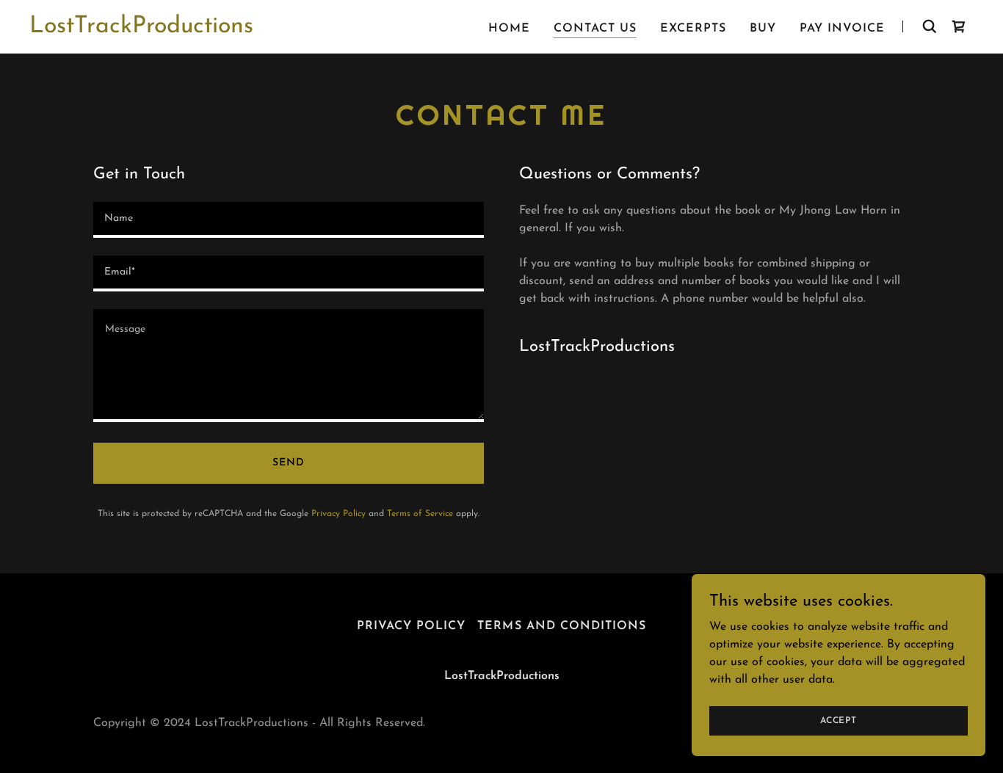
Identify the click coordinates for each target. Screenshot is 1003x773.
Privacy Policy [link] (338, 513)
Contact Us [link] (595, 29)
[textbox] (288, 220)
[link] (141, 29)
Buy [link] (763, 29)
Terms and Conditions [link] (561, 626)
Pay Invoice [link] (842, 29)
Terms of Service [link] (420, 513)
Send (288, 462)
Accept (838, 720)
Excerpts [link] (693, 29)
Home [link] (509, 29)
